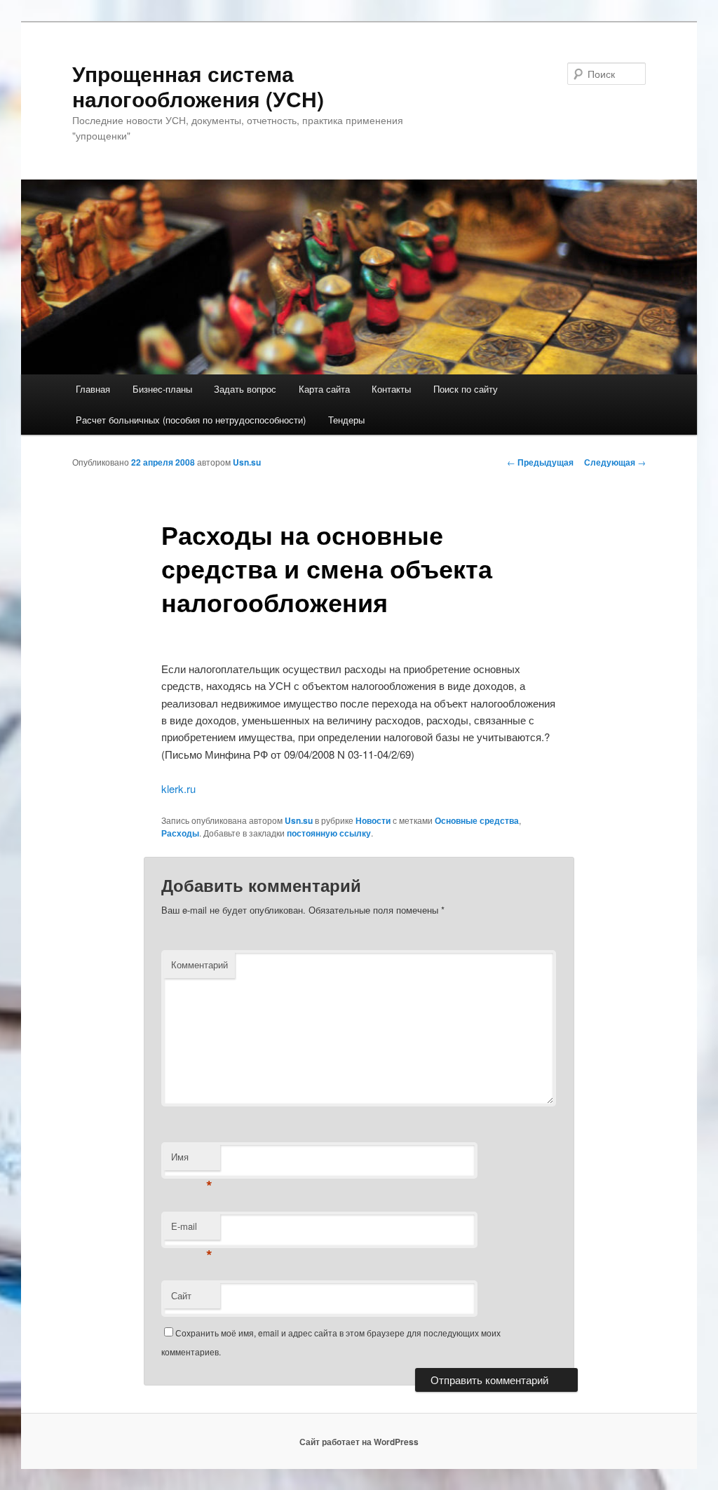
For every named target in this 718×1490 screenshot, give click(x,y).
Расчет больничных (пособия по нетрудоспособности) (191, 419)
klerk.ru (178, 788)
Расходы (180, 833)
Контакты (391, 388)
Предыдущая (540, 462)
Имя (191, 1160)
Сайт (181, 1295)
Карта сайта (324, 388)
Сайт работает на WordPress (359, 1441)
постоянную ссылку (329, 833)
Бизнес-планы (162, 388)
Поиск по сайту (465, 388)
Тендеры (346, 419)
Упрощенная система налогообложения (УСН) (198, 86)
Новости (373, 820)
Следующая (615, 462)
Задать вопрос (245, 388)
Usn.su (247, 462)
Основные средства (477, 820)
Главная (93, 388)
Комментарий (199, 964)
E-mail (191, 1229)
